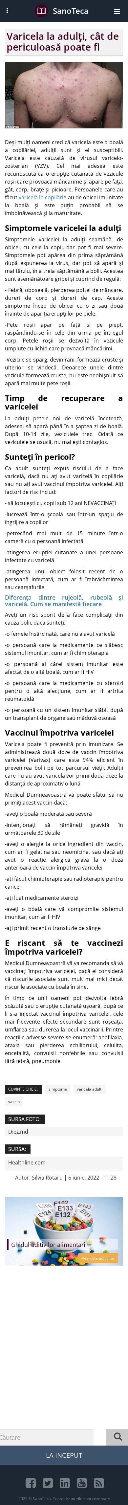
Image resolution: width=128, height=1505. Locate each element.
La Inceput (64, 1455)
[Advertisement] (64, 1368)
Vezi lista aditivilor (98, 1258)
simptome (58, 1089)
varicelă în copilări (41, 197)
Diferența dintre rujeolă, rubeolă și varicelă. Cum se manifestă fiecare (64, 600)
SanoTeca (71, 10)
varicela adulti (89, 1089)
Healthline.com (27, 1162)
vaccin (14, 1101)
